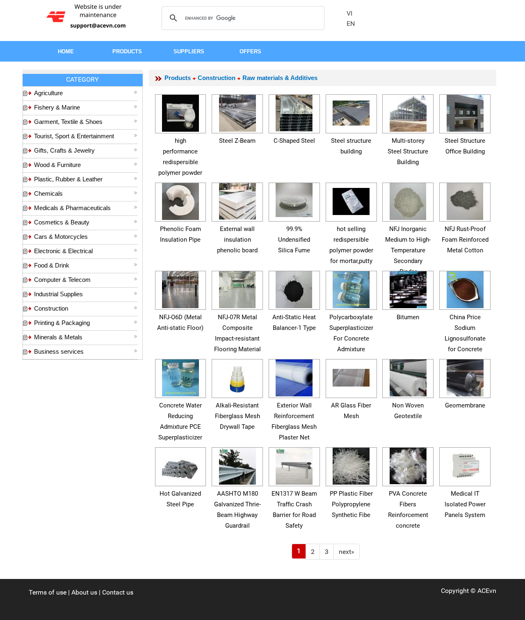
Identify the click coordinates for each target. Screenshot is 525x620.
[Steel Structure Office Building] (465, 112)
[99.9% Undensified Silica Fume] (294, 199)
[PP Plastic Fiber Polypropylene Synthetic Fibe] (351, 465)
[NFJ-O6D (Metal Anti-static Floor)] (180, 288)
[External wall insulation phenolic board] (237, 200)
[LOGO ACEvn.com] (87, 16)
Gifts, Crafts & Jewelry (64, 150)
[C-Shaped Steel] (294, 112)
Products (177, 77)
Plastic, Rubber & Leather (68, 179)
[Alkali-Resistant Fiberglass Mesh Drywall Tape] (237, 376)
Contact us (117, 592)
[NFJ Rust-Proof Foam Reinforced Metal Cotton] (465, 200)
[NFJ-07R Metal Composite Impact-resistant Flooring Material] (237, 288)
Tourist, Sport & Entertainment (74, 136)
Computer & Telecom (62, 279)
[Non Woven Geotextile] (408, 376)
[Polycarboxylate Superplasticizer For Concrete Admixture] (351, 288)
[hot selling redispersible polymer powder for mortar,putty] (351, 200)
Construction (51, 308)
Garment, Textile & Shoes (68, 121)
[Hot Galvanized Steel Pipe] (180, 465)
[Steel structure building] (351, 112)
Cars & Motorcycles (61, 236)
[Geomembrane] (465, 376)
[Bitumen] (408, 288)
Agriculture (48, 92)
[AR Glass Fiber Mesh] (351, 376)
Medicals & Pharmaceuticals (72, 207)
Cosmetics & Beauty (61, 222)
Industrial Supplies (58, 294)
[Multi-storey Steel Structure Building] (408, 112)
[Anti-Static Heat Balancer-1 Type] (294, 288)
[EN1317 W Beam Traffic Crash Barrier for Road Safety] (294, 465)
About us (84, 592)
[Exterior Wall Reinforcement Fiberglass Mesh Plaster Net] (294, 376)
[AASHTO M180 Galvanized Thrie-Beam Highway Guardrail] (237, 465)
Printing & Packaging (62, 322)
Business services (59, 351)
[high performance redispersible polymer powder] (180, 112)
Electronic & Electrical (63, 250)
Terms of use (47, 592)
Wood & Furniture (57, 164)
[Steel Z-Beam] (237, 112)
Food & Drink (51, 265)
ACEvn (486, 591)
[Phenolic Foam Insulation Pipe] (180, 200)
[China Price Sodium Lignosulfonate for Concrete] (465, 288)
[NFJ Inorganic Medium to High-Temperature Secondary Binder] (408, 200)
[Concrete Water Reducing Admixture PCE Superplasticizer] (180, 376)
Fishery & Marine (57, 107)
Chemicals (48, 193)
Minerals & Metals (58, 337)
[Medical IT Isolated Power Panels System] (465, 465)
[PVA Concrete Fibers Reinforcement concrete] (408, 465)
